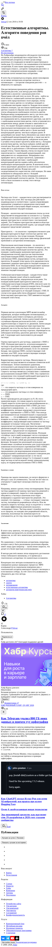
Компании (10, 890)
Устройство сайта (13, 904)
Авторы (9, 893)
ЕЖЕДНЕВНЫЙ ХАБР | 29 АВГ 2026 (17, 705)
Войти (9, 873)
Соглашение (11, 913)
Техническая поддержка (26, 942)
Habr (15, 945)
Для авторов (11, 906)
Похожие (20, 838)
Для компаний (12, 908)
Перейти (5, 699)
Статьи (9, 884)
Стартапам (10, 933)
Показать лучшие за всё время (14, 842)
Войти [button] (4, 16)
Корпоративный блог (15, 924)
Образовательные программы (19, 930)
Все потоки (10, 2)
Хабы (8, 888)
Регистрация (11, 875)
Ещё (9, 827)
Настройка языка (8, 942)
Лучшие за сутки (8, 838)
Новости (10, 886)
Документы (11, 910)
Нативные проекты (14, 928)
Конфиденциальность (15, 915)
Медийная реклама (14, 926)
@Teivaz (14, 628)
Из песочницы (7, 53)
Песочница (11, 895)
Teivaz (3, 22)
